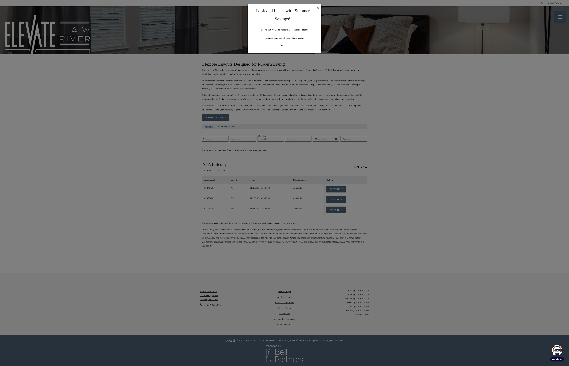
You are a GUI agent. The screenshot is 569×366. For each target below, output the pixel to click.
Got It (284, 45)
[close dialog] (318, 8)
